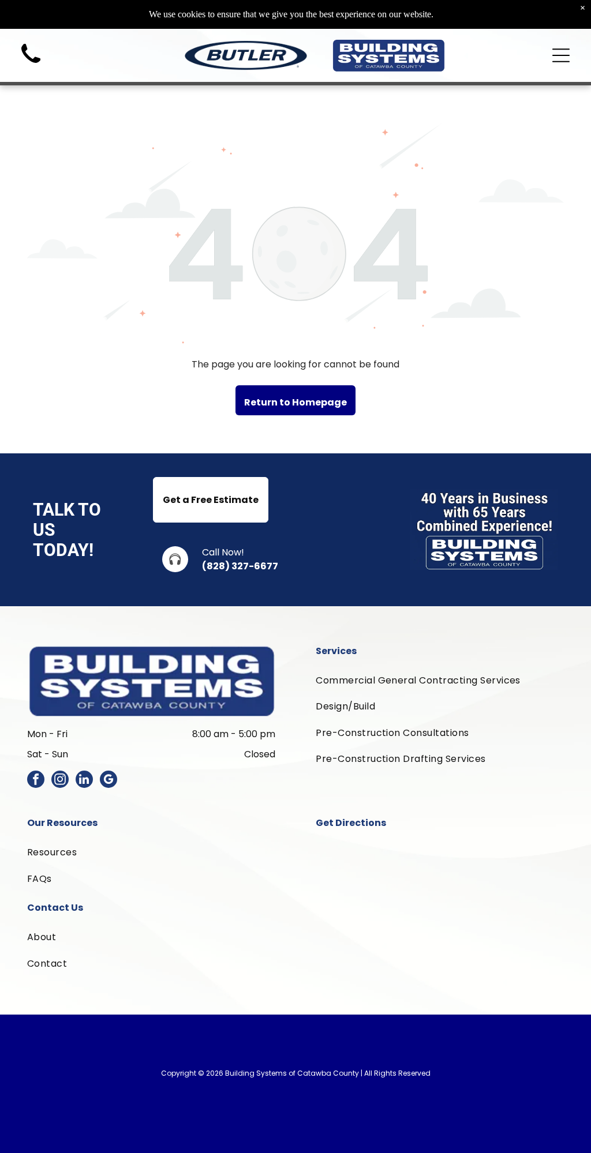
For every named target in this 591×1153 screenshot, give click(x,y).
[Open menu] (561, 55)
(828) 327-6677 (240, 566)
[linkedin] (84, 781)
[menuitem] (440, 680)
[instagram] (60, 781)
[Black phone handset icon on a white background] (31, 66)
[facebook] (35, 781)
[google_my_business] (108, 781)
